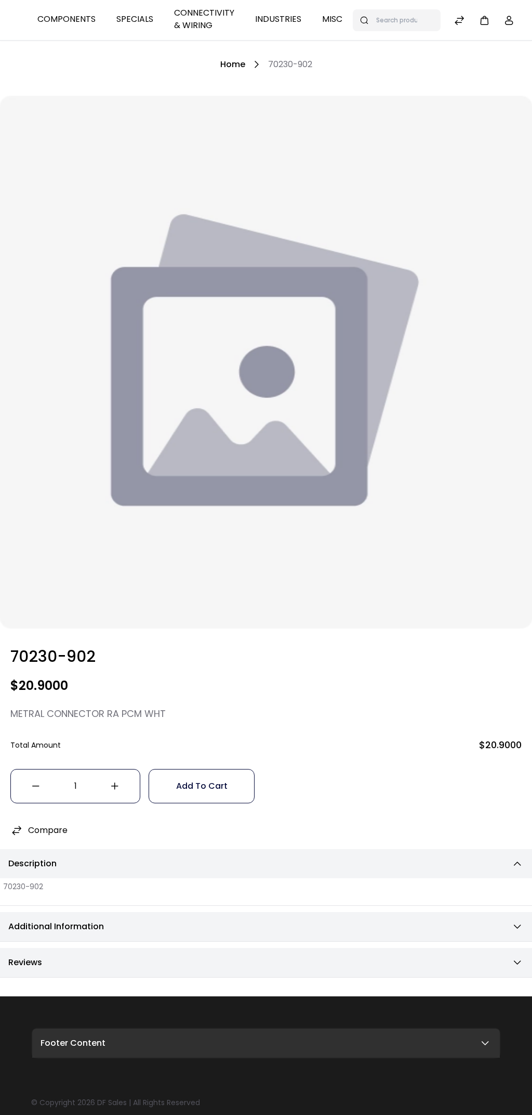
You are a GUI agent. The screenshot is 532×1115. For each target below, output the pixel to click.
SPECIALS (134, 19)
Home (232, 64)
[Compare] (459, 21)
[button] (484, 20)
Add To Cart (202, 786)
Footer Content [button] (73, 1043)
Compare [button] (48, 830)
